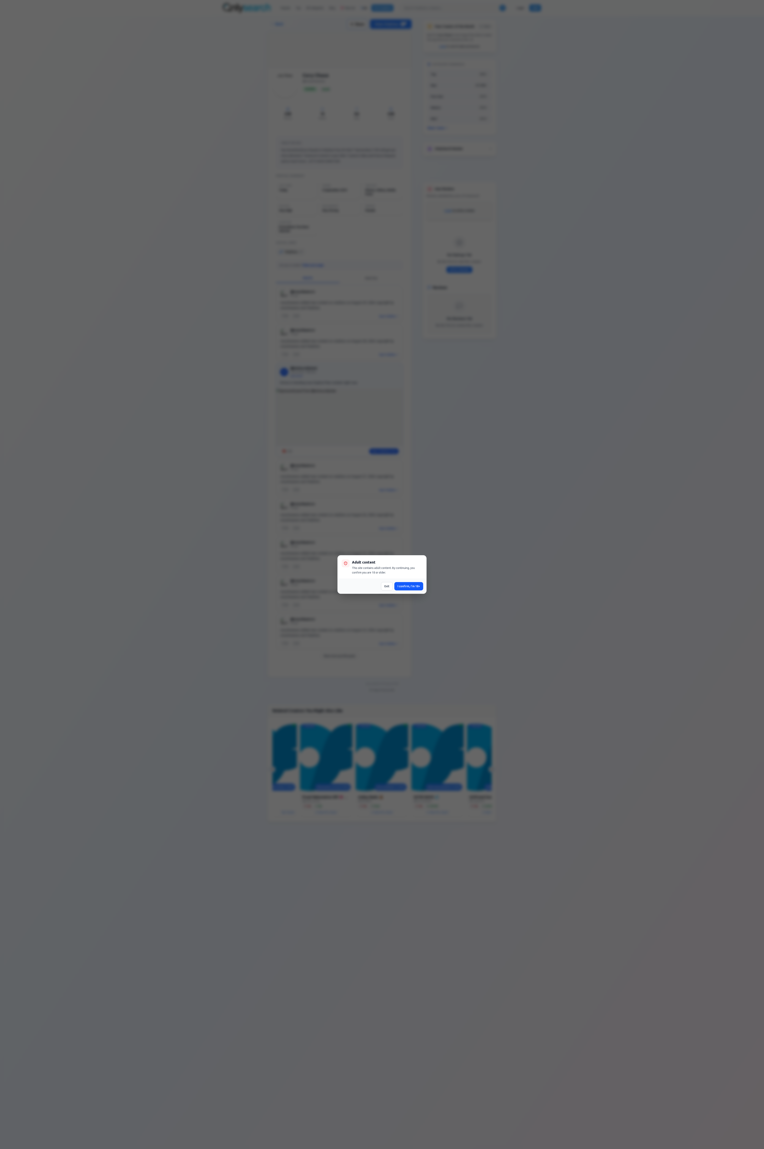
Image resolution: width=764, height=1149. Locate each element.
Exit (386, 586)
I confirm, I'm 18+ (409, 586)
